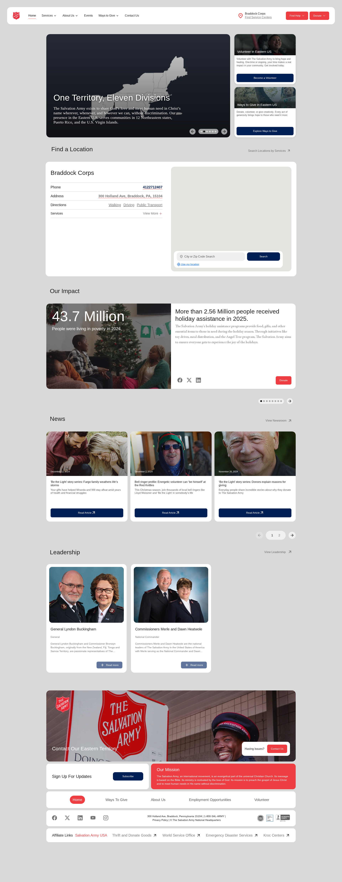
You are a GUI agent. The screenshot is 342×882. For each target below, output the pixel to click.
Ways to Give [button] (107, 15)
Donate (317, 15)
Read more (109, 665)
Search (264, 256)
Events (88, 15)
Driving (128, 205)
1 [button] (272, 535)
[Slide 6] (215, 131)
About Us (158, 800)
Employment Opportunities (210, 800)
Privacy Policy (160, 820)
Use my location (188, 264)
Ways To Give (116, 800)
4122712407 (152, 187)
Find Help (295, 15)
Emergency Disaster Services (232, 835)
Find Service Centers (258, 17)
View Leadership (278, 552)
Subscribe (128, 776)
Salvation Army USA (91, 835)
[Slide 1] (201, 131)
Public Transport (149, 205)
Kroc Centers (276, 835)
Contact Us (132, 15)
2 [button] (279, 535)
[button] (292, 535)
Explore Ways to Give (265, 131)
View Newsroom (279, 421)
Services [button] (47, 15)
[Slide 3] (207, 131)
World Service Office (181, 835)
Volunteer (261, 800)
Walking (115, 205)
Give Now (63, 125)
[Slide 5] (213, 131)
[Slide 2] (204, 131)
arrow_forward (292, 535)
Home (32, 15)
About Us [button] (68, 15)
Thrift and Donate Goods (134, 835)
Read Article (87, 512)
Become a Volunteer (265, 77)
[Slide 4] (210, 131)
